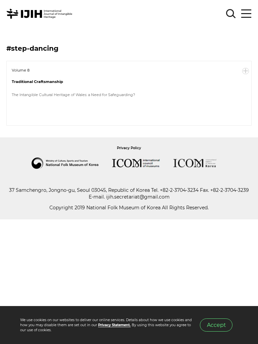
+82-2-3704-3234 (179, 190)
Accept (216, 325)
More (245, 71)
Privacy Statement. (114, 325)
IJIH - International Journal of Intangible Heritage (40, 13)
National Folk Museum (72, 163)
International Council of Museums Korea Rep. (201, 163)
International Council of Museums (142, 163)
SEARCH (231, 13)
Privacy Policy (129, 148)
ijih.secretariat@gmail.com (138, 197)
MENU (246, 13)
